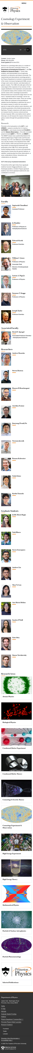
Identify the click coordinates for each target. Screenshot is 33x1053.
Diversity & (10, 1038)
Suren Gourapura (18, 550)
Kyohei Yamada (18, 494)
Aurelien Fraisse (18, 406)
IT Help (3, 1008)
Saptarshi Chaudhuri (20, 205)
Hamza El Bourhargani (20, 388)
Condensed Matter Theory (12, 774)
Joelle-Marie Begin (19, 515)
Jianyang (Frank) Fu (19, 423)
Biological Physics (9, 722)
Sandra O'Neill (17, 620)
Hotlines (3, 1016)
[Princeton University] (8, 1048)
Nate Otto (16, 638)
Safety (3, 1006)
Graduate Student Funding (8, 1014)
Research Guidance (7, 1024)
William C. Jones (18, 258)
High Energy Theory (10, 879)
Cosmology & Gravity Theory (13, 800)
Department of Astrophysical (13, 69)
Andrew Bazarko (18, 353)
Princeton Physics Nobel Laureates (11, 1022)
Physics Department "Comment (11, 1019)
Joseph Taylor (17, 311)
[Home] (11, 10)
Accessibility (6, 1040)
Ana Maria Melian (19, 603)
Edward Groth (17, 241)
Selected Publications (11, 982)
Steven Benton (17, 371)
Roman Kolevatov (19, 458)
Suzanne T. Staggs (18, 293)
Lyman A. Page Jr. (18, 276)
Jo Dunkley (16, 223)
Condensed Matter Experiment (14, 748)
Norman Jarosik (18, 441)
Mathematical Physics (11, 905)
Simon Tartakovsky (19, 655)
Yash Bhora (16, 532)
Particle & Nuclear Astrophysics (14, 931)
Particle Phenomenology (12, 957)
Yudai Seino (16, 476)
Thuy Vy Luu (16, 585)
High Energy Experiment (12, 854)
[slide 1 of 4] (16, 42)
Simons (12, 132)
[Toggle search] (31, 3)
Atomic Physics (8, 697)
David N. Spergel (18, 332)
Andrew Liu (16, 567)
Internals (3, 1011)
